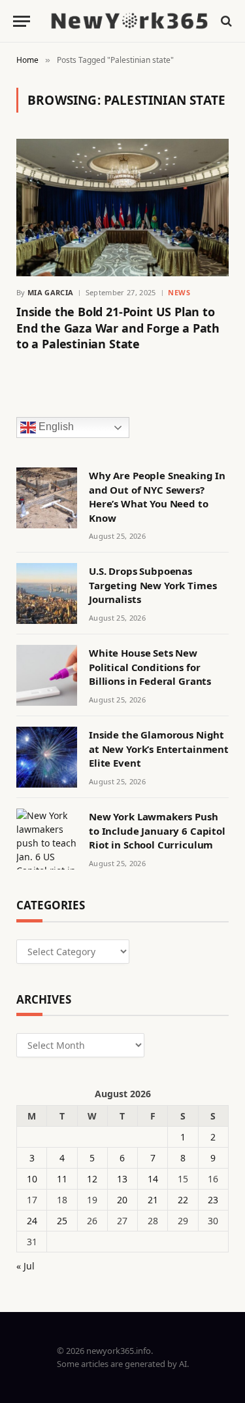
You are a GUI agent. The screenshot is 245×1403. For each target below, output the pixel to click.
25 (62, 1220)
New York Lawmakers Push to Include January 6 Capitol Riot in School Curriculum (157, 830)
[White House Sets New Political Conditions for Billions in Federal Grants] (46, 675)
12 (92, 1179)
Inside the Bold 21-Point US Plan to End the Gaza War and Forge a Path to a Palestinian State (118, 328)
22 (183, 1199)
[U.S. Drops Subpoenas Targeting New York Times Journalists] (46, 593)
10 (32, 1179)
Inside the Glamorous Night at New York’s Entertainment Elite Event (159, 748)
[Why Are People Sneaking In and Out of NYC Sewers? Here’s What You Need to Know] (46, 497)
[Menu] (21, 21)
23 (213, 1199)
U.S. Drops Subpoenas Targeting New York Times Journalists (152, 585)
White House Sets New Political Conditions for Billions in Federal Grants (150, 666)
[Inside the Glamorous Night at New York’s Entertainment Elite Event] (46, 757)
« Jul (25, 1266)
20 (122, 1199)
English (55, 427)
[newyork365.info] (129, 21)
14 (153, 1179)
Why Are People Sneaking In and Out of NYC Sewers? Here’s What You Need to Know (157, 496)
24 (32, 1220)
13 (122, 1179)
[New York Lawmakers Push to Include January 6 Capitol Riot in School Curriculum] (46, 839)
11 (62, 1179)
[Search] (225, 21)
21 (153, 1199)
